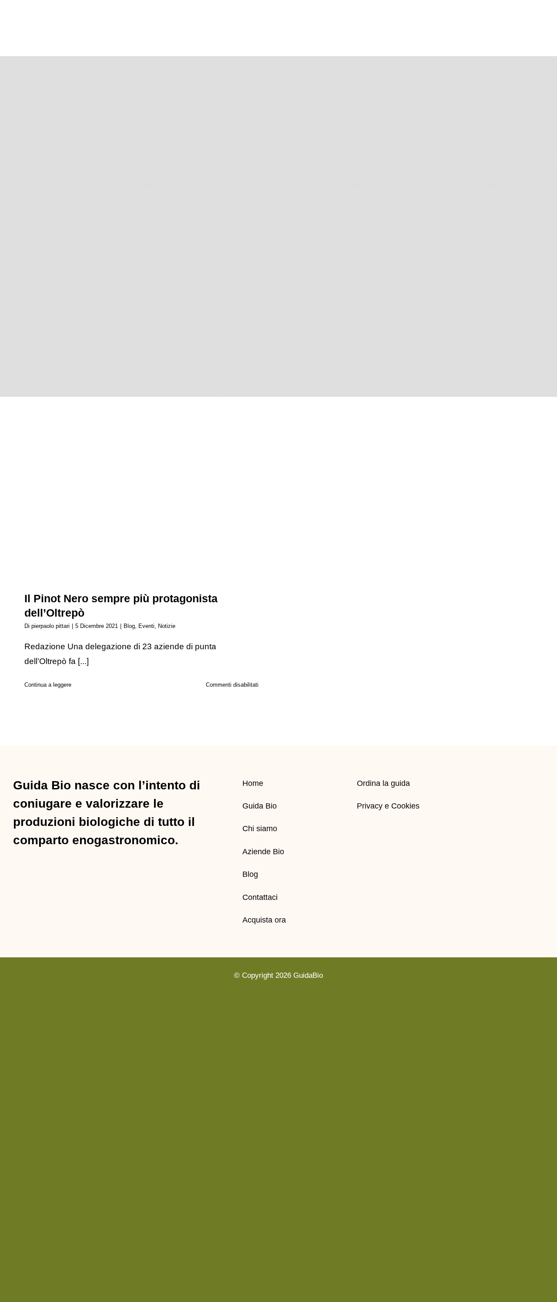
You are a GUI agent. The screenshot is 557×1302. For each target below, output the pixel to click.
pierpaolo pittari (50, 626)
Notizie (166, 626)
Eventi (146, 626)
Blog (129, 626)
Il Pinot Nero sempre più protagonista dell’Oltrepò (142, 490)
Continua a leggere (47, 684)
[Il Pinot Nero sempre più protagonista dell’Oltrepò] (141, 505)
